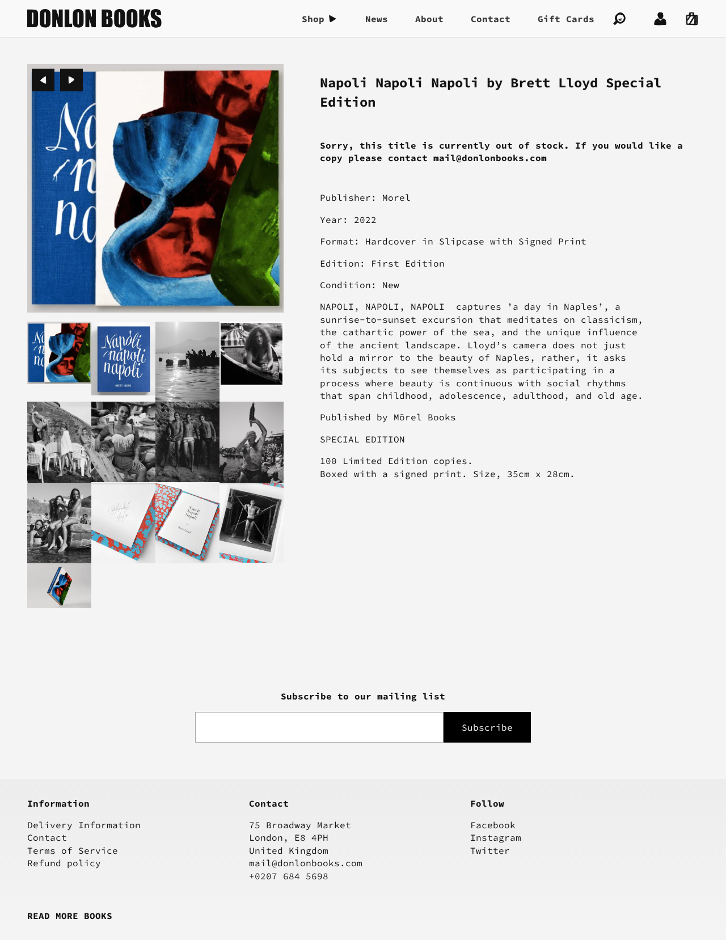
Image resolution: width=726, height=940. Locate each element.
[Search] (619, 19)
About (429, 18)
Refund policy (64, 863)
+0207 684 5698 (288, 876)
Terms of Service (72, 850)
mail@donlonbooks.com (305, 863)
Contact (490, 18)
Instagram (495, 837)
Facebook (493, 825)
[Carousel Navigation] (57, 80)
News (376, 18)
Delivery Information (84, 825)
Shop (313, 18)
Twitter (490, 850)
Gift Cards (566, 18)
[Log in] (660, 19)
